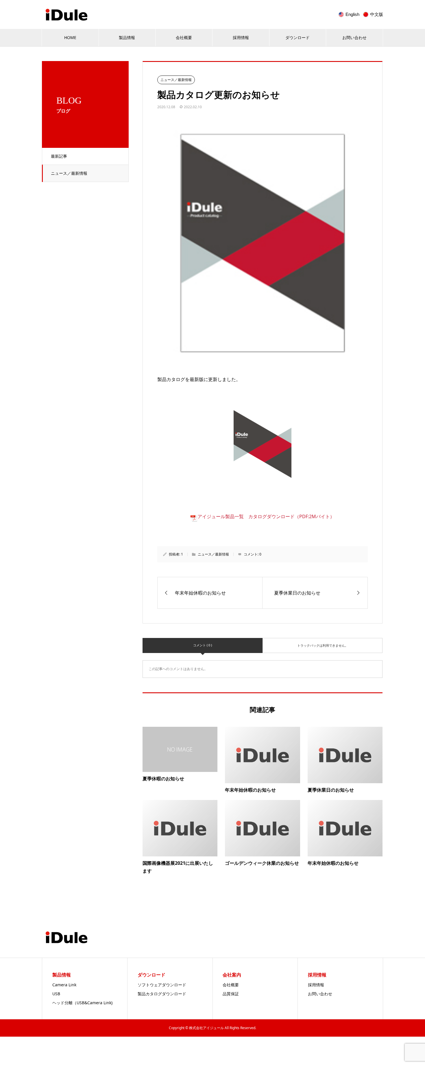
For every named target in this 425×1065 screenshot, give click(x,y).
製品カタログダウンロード (162, 993)
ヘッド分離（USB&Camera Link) (82, 1002)
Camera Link (64, 984)
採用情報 (241, 37)
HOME (70, 37)
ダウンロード (297, 37)
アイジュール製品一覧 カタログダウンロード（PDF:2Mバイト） (266, 516)
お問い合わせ (354, 37)
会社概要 (184, 37)
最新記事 (59, 156)
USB (56, 993)
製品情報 (127, 37)
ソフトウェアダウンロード (162, 984)
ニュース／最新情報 (69, 173)
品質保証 (231, 993)
